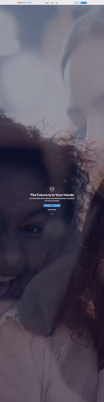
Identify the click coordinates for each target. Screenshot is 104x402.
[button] (52, 213)
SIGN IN (76, 2)
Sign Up (52, 205)
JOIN (84, 2)
